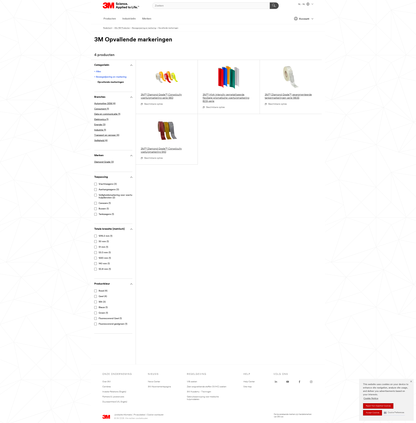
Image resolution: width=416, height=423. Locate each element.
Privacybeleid (139, 415)
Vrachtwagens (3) (108, 184)
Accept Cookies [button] (372, 413)
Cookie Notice (371, 398)
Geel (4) (103, 296)
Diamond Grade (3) (104, 162)
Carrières (106, 387)
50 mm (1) (104, 241)
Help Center (249, 382)
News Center (154, 382)
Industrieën (129, 19)
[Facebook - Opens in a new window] (299, 381)
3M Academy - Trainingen (199, 392)
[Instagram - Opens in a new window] (311, 381)
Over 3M (106, 382)
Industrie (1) (100, 130)
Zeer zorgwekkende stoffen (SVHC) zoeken (206, 387)
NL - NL (302, 4)
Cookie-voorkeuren (155, 415)
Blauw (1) (103, 307)
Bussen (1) (104, 209)
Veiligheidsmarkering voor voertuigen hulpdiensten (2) (118, 196)
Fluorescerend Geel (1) (110, 318)
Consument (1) (101, 109)
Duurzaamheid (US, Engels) (114, 402)
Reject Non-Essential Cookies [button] (378, 406)
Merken (146, 19)
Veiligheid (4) (101, 140)
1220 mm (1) (105, 258)
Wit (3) (102, 302)
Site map (247, 387)
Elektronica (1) (101, 119)
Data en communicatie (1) (107, 114)
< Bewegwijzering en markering (110, 77)
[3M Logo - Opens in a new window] (121, 5)
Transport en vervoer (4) (106, 135)
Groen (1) (103, 313)
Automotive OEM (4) (105, 103)
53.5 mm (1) (105, 252)
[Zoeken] (274, 5)
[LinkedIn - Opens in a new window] (275, 381)
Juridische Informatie (123, 415)
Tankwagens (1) (106, 214)
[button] (394, 412)
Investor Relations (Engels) (114, 392)
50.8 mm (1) (105, 269)
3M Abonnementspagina (159, 387)
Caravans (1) (105, 203)
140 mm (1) (104, 263)
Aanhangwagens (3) (109, 189)
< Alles (97, 71)
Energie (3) (99, 125)
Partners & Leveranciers (113, 397)
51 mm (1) (103, 247)
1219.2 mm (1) (105, 236)
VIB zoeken (192, 382)
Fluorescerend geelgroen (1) (113, 324)
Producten (110, 19)
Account (304, 19)
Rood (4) (103, 291)
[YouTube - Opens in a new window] (287, 381)
